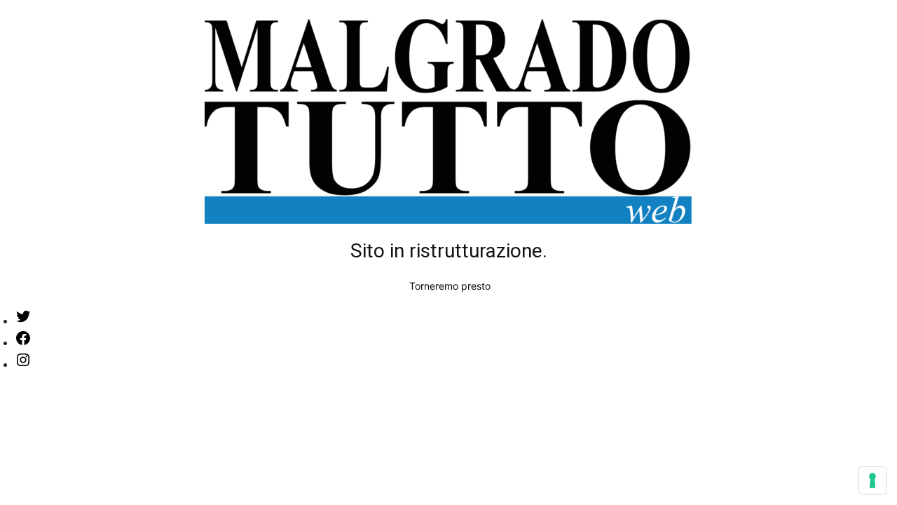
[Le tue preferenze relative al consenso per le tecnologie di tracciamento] (872, 480)
